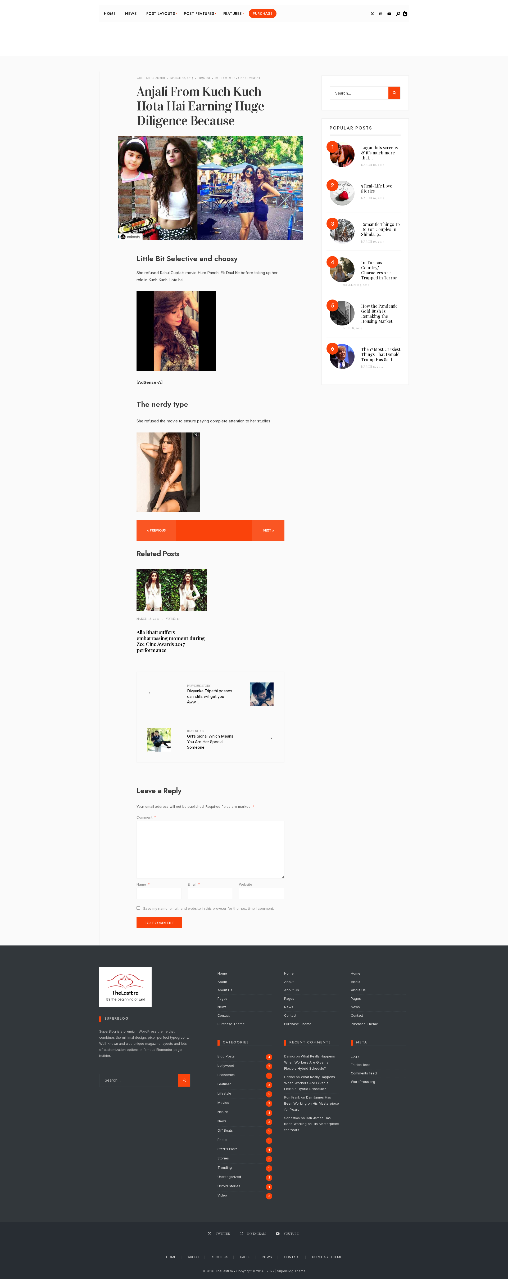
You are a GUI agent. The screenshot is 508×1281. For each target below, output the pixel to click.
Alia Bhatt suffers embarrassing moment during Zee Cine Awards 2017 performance (171, 640)
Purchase (263, 13)
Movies (223, 1103)
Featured (224, 1084)
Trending (224, 1168)
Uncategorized (229, 1177)
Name (143, 884)
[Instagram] (380, 14)
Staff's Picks (227, 1149)
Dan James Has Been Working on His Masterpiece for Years (311, 1103)
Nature (222, 1112)
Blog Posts (226, 1056)
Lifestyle (224, 1093)
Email (194, 884)
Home (110, 13)
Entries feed (360, 1065)
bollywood (225, 78)
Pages (222, 999)
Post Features (199, 13)
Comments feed (364, 1073)
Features (232, 13)
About (222, 982)
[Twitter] (372, 14)
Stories (223, 1158)
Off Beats (225, 1130)
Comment (146, 817)
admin (160, 78)
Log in (356, 1056)
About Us (224, 990)
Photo (222, 1140)
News (131, 13)
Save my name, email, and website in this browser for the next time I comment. (208, 908)
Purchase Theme (231, 1024)
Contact (223, 1015)
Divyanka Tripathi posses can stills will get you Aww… (209, 694)
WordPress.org (363, 1082)
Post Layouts (160, 13)
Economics (226, 1075)
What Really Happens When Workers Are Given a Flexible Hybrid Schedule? (309, 1062)
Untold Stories (228, 1186)
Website (245, 884)
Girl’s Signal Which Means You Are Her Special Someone (210, 739)
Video (222, 1195)
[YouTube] (389, 14)
